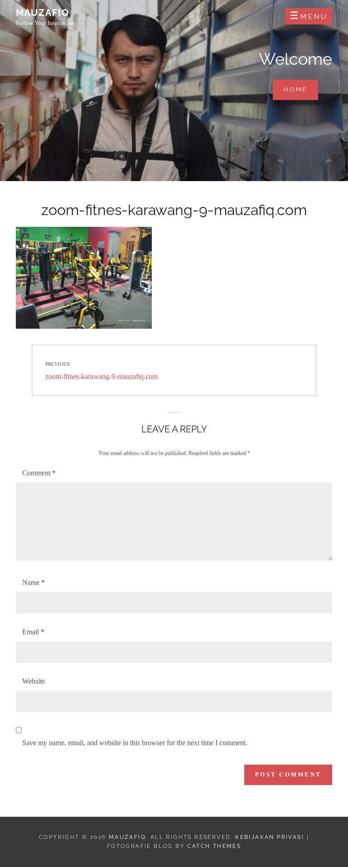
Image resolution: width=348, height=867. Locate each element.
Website (33, 681)
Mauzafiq (42, 12)
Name (33, 582)
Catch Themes (214, 846)
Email (33, 632)
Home (301, 89)
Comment (39, 473)
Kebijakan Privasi (269, 837)
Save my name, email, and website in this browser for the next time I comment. (134, 743)
